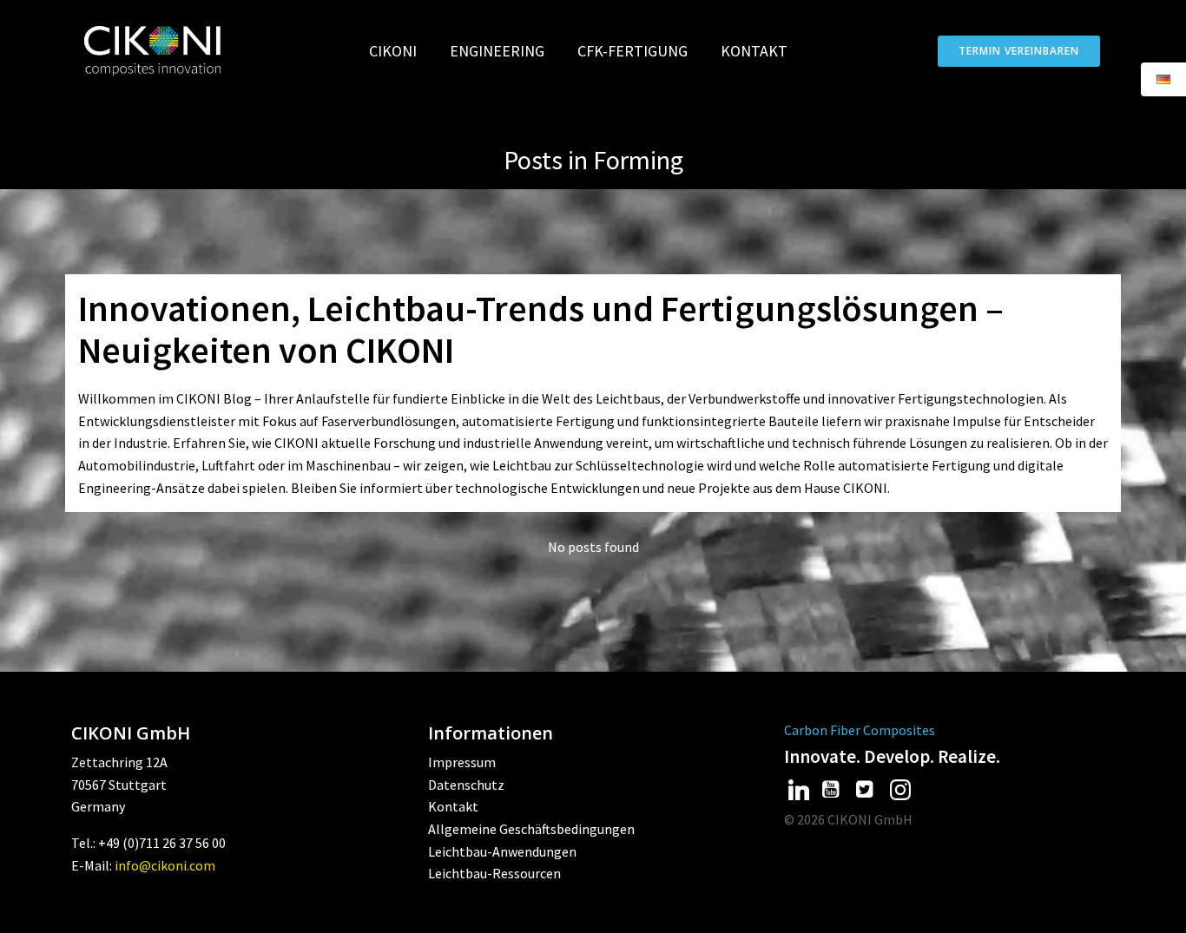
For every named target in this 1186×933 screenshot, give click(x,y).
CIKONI (393, 51)
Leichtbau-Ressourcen (494, 873)
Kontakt (754, 51)
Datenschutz (466, 784)
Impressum (462, 762)
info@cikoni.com (165, 865)
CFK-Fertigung (632, 51)
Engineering (497, 51)
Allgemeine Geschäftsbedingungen (531, 829)
